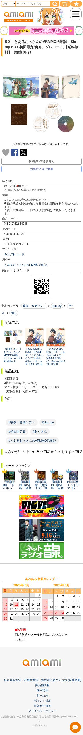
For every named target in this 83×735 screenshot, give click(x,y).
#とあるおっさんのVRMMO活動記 (32, 440)
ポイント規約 (42, 700)
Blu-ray (57, 306)
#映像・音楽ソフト (21, 422)
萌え (14, 313)
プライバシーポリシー (42, 711)
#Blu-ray (48, 422)
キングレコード (14, 254)
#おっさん (40, 431)
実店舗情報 (42, 685)
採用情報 (42, 690)
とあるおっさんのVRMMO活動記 (25, 264)
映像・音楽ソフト (34, 306)
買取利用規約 (42, 705)
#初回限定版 (17, 431)
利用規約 (42, 695)
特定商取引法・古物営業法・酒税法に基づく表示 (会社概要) (42, 680)
